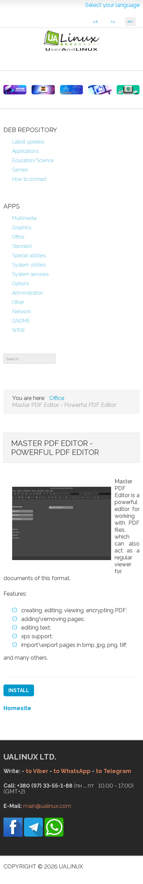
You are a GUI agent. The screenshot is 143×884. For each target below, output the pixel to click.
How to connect (29, 179)
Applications (25, 151)
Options (20, 283)
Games (20, 170)
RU (113, 21)
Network (21, 311)
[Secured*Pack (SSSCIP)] (14, 89)
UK (95, 21)
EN (130, 21)
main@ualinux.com (47, 806)
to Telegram (113, 771)
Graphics (21, 227)
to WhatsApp (72, 771)
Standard (22, 246)
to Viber (37, 771)
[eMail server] (71, 89)
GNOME (21, 321)
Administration (27, 293)
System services (30, 274)
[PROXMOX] (43, 89)
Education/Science (33, 160)
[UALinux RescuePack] (128, 89)
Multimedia (24, 218)
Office (18, 237)
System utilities (29, 265)
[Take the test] (99, 89)
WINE (18, 330)
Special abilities (29, 255)
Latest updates (28, 142)
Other (18, 302)
